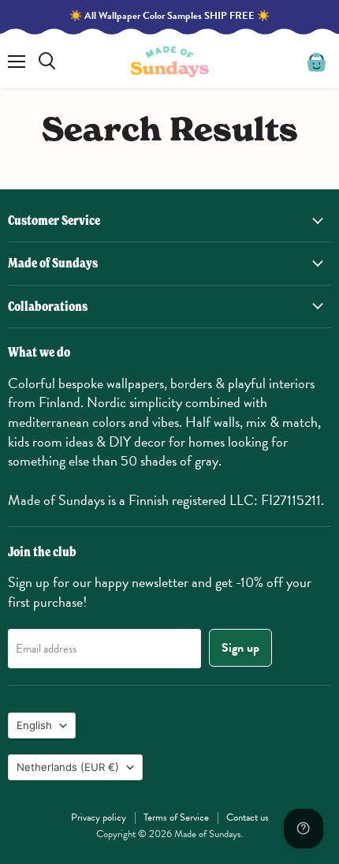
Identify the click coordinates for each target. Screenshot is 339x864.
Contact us (247, 817)
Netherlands (68, 767)
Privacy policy (98, 817)
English (34, 725)
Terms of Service (176, 817)
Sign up (240, 647)
